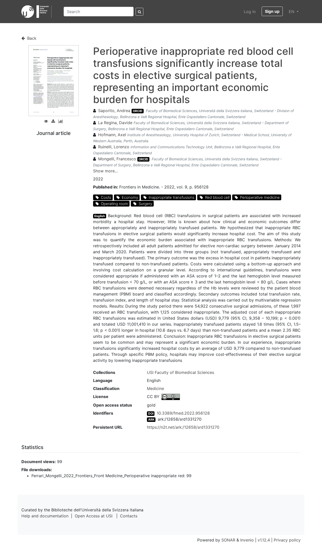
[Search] (139, 12)
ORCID (137, 111)
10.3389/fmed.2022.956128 (183, 413)
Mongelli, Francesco (117, 158)
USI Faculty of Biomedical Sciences (180, 372)
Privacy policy (287, 539)
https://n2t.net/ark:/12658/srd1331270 (183, 427)
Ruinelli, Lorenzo (113, 146)
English (99, 216)
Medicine (155, 388)
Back (31, 38)
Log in (250, 11)
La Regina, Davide (115, 122)
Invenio (247, 539)
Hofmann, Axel (112, 134)
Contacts (128, 515)
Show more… (105, 170)
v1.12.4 (264, 539)
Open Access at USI (93, 515)
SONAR (228, 539)
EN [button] (292, 11)
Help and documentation (44, 515)
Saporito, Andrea (114, 110)
